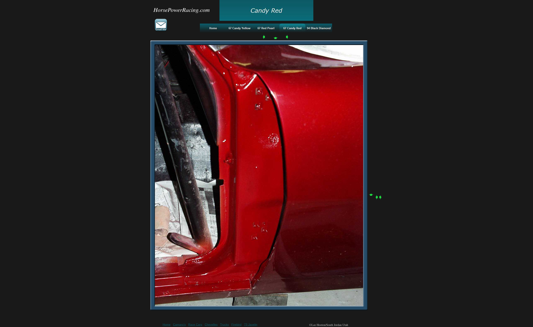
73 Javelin (250, 324)
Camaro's (179, 324)
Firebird (236, 324)
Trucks (224, 324)
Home (167, 324)
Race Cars (195, 324)
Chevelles (211, 324)
